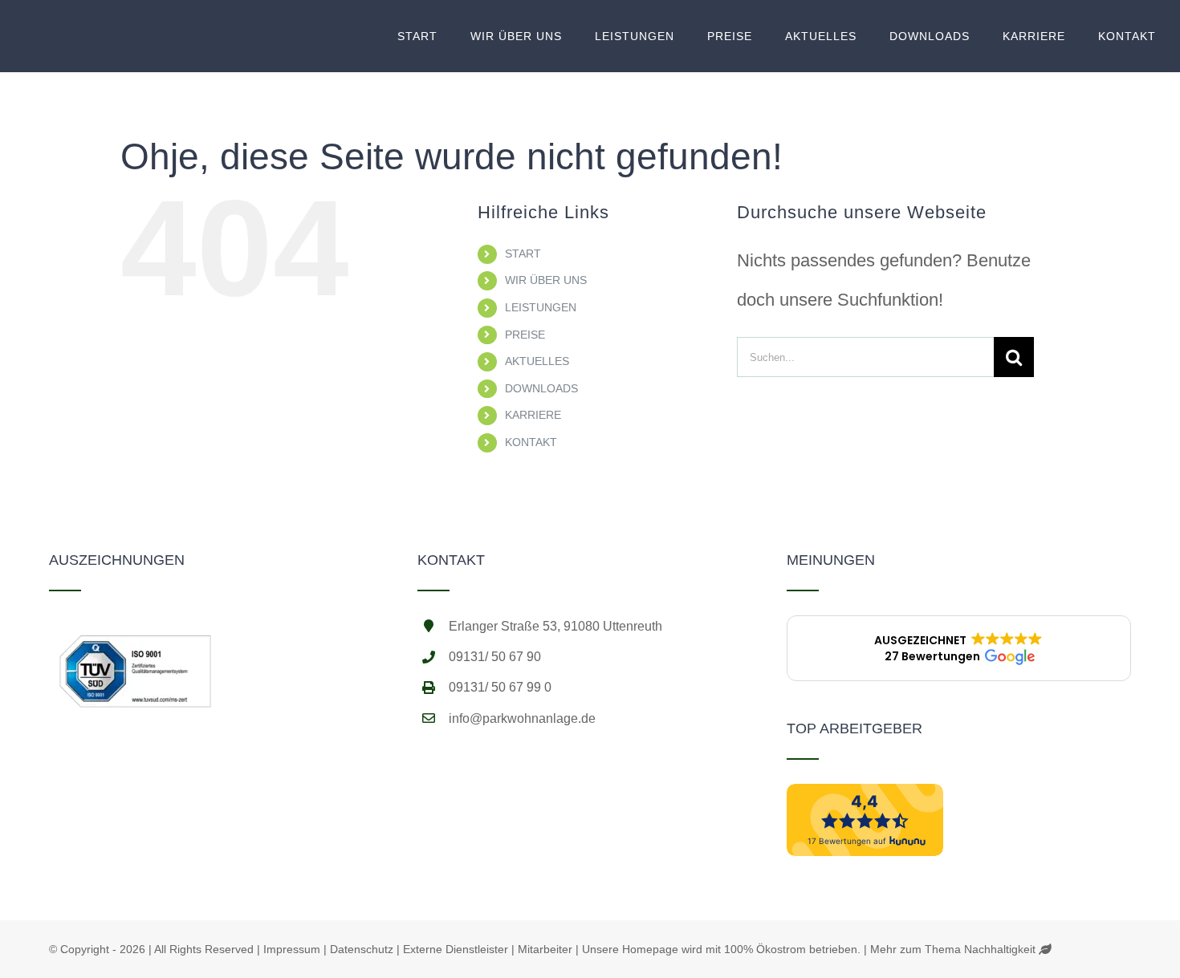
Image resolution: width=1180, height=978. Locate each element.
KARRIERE (533, 414)
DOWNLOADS (541, 388)
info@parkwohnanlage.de (522, 718)
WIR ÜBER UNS (546, 280)
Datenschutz (361, 949)
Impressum (291, 949)
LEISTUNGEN (540, 307)
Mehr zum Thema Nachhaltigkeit (953, 949)
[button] (959, 648)
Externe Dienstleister (455, 949)
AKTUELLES (537, 361)
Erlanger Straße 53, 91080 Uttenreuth (555, 626)
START (523, 253)
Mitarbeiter (545, 949)
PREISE (525, 334)
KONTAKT (531, 442)
